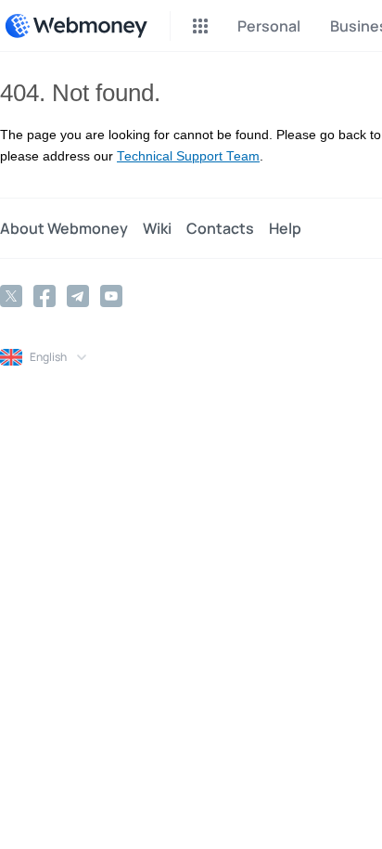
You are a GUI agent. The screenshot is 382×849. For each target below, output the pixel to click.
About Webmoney (64, 228)
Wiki (157, 228)
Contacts (220, 228)
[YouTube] (111, 296)
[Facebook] (44, 296)
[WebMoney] (76, 26)
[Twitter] (11, 296)
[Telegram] (78, 296)
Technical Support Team (188, 156)
